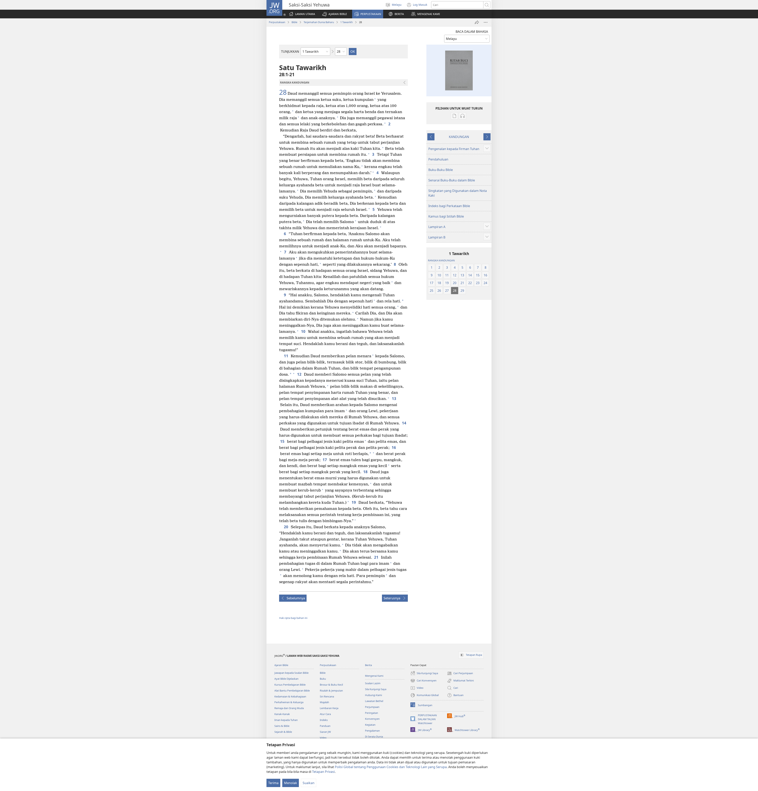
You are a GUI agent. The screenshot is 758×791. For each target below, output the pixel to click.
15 (282, 441)
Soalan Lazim (372, 683)
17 (325, 460)
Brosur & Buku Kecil (331, 684)
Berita (368, 665)
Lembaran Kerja (329, 708)
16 (394, 447)
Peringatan (371, 713)
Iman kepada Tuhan (286, 720)
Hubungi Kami (373, 695)
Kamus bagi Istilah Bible (446, 216)
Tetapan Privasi (323, 771)
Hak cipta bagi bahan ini (293, 618)
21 (376, 557)
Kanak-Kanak (282, 714)
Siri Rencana (327, 696)
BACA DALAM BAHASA (472, 31)
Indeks (324, 720)
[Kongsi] (476, 22)
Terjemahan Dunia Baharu (319, 22)
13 (394, 398)
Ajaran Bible (281, 665)
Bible (294, 22)
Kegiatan (370, 724)
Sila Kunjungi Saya (375, 689)
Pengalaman (372, 730)
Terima (273, 783)
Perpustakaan (277, 22)
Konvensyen (372, 719)
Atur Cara (325, 714)
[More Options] (485, 22)
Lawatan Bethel (374, 701)
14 (404, 423)
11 (286, 356)
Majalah (324, 702)
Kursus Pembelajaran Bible (290, 684)
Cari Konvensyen (423, 681)
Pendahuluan (438, 159)
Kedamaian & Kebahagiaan (290, 696)
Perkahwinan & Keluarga (288, 702)
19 (354, 502)
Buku (323, 678)
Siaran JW (325, 732)
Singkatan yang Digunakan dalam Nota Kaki (457, 193)
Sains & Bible (281, 726)
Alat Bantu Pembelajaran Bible (292, 690)
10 (303, 331)
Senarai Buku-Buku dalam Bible (451, 180)
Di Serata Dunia (374, 736)
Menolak (290, 783)
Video (323, 737)
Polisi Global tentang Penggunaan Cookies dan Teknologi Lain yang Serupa (391, 767)
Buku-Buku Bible (440, 170)
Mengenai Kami (374, 675)
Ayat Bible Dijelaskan (286, 678)
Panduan (325, 726)
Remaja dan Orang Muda (289, 708)
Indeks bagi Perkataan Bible (449, 206)
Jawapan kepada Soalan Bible (291, 673)
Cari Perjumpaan (460, 673)
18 (365, 472)
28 (283, 92)
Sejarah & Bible (283, 732)
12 (299, 374)
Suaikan (308, 783)
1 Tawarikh (346, 22)
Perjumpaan (372, 707)
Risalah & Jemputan (331, 690)
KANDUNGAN (459, 137)
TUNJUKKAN (290, 51)
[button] (334, 14)
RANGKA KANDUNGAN (441, 260)
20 (286, 527)
